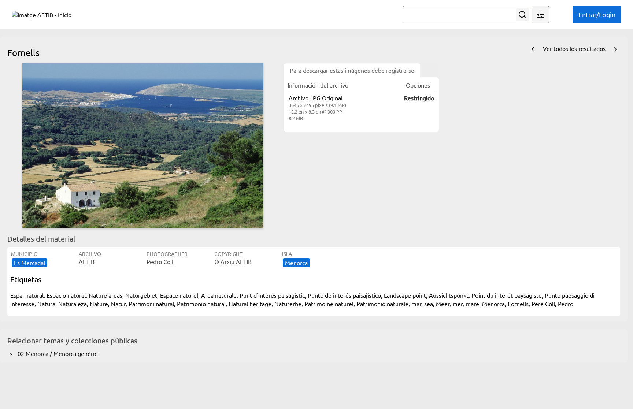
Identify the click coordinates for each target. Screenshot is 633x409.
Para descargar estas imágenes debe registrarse (352, 70)
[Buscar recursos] (522, 14)
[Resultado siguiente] (614, 49)
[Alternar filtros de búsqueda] (540, 14)
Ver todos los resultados (575, 48)
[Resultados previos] (533, 49)
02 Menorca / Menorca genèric (56, 353)
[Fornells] (142, 145)
